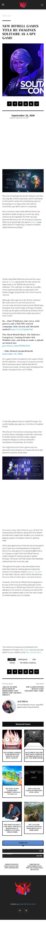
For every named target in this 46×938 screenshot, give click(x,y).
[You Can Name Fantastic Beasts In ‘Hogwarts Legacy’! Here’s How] (34, 811)
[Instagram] (18, 710)
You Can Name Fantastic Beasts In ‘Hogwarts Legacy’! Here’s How (34, 827)
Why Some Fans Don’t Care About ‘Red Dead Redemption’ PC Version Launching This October (12, 828)
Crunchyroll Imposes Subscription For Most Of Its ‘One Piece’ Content (12, 755)
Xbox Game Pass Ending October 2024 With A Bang (34, 790)
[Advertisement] (23, 145)
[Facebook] (9, 103)
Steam (34, 222)
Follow (39, 856)
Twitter (11, 282)
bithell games (22, 659)
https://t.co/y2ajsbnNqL (21, 329)
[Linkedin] (31, 103)
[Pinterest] (20, 103)
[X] (15, 103)
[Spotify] (21, 710)
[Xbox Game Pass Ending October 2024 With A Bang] (34, 775)
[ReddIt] (36, 103)
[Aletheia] (9, 706)
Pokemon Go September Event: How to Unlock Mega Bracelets (34, 867)
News (6, 15)
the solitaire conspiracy (28, 663)
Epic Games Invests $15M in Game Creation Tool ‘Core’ (34, 689)
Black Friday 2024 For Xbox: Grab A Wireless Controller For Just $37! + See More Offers (34, 755)
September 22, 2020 (12, 354)
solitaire (12, 663)
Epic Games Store (33, 652)
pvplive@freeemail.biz (27, 904)
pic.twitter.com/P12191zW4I (16, 346)
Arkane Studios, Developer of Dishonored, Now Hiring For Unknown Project (11, 691)
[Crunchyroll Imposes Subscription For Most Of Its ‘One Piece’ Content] (12, 739)
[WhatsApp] (25, 103)
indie (34, 659)
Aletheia (22, 701)
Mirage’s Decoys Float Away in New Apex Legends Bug (11, 866)
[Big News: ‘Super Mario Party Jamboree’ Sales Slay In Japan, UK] (12, 775)
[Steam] (25, 710)
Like (40, 851)
